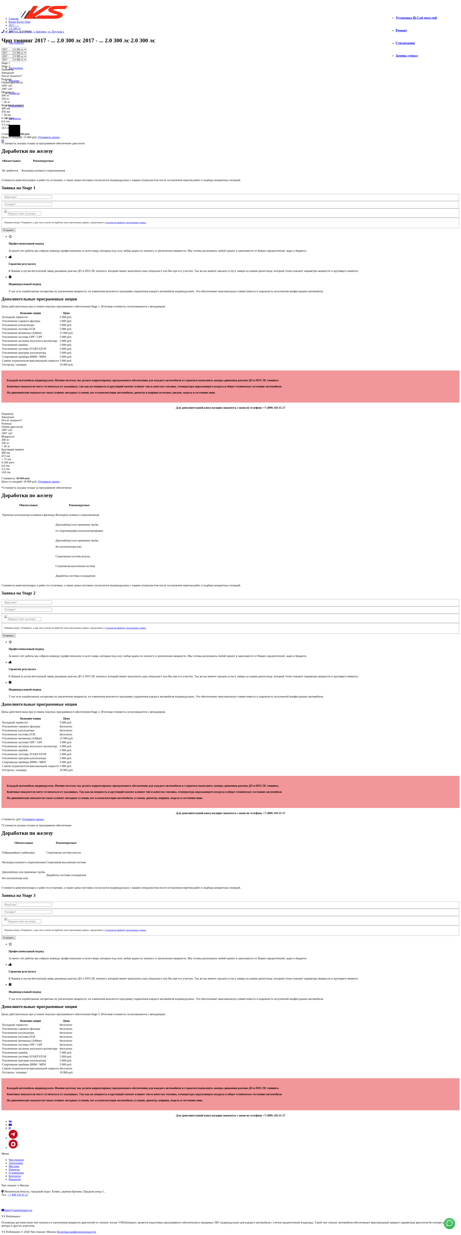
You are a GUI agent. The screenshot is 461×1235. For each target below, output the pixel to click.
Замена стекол (407, 55)
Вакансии (15, 1179)
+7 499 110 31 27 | (34, 31)
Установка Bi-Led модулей (416, 18)
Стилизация (405, 43)
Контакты (15, 118)
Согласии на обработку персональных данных (125, 222)
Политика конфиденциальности (76, 1231)
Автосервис (16, 68)
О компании (16, 1172)
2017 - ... (14, 25)
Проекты (14, 1169)
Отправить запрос (49, 137)
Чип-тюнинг (16, 1159)
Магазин (14, 80)
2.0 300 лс (15, 28)
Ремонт (401, 30)
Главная (13, 18)
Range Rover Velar (19, 21)
